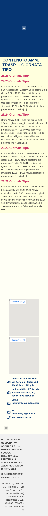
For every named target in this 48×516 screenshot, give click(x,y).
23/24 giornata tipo (15, 114)
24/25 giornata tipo (15, 81)
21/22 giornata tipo (15, 181)
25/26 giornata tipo (15, 75)
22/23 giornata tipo (15, 148)
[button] (24, 28)
